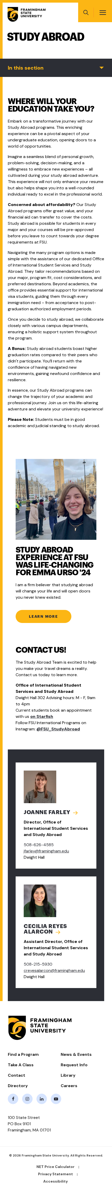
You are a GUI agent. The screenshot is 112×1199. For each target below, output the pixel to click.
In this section (25, 67)
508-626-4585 (39, 844)
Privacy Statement (55, 1174)
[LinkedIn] (41, 1099)
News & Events (76, 1054)
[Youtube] (56, 1099)
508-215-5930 (38, 964)
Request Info (74, 1065)
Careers (69, 1085)
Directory (18, 1085)
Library (68, 1075)
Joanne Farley (47, 812)
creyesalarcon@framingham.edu (54, 970)
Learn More (43, 616)
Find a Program (23, 1054)
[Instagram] (27, 1099)
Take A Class (21, 1065)
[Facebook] (13, 1099)
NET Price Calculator (55, 1166)
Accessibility (55, 1181)
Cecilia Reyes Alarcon (45, 929)
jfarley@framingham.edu (46, 851)
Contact (16, 1075)
